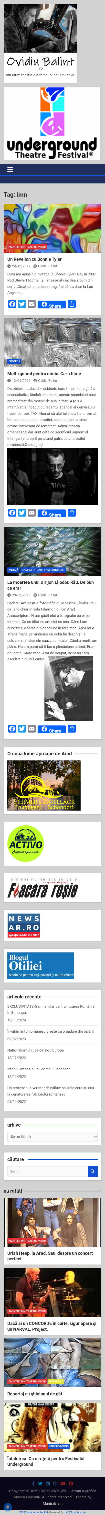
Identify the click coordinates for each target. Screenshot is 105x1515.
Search (93, 1171)
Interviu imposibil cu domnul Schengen (38, 1069)
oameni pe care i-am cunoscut (43, 570)
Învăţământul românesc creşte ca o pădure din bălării (50, 1031)
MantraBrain (53, 1503)
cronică (14, 361)
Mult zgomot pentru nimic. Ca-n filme (44, 373)
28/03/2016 (21, 595)
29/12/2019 (21, 266)
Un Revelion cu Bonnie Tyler (34, 259)
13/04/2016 (21, 381)
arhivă (13, 570)
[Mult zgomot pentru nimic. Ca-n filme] (52, 342)
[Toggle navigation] (10, 169)
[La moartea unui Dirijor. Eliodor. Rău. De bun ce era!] (52, 551)
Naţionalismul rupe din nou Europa (35, 1050)
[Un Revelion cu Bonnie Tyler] (52, 228)
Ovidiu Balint (47, 266)
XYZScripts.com (76, 1512)
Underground (59, 1446)
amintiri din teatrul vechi (27, 247)
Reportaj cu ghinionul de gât (34, 1393)
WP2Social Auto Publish (34, 1512)
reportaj (56, 1381)
